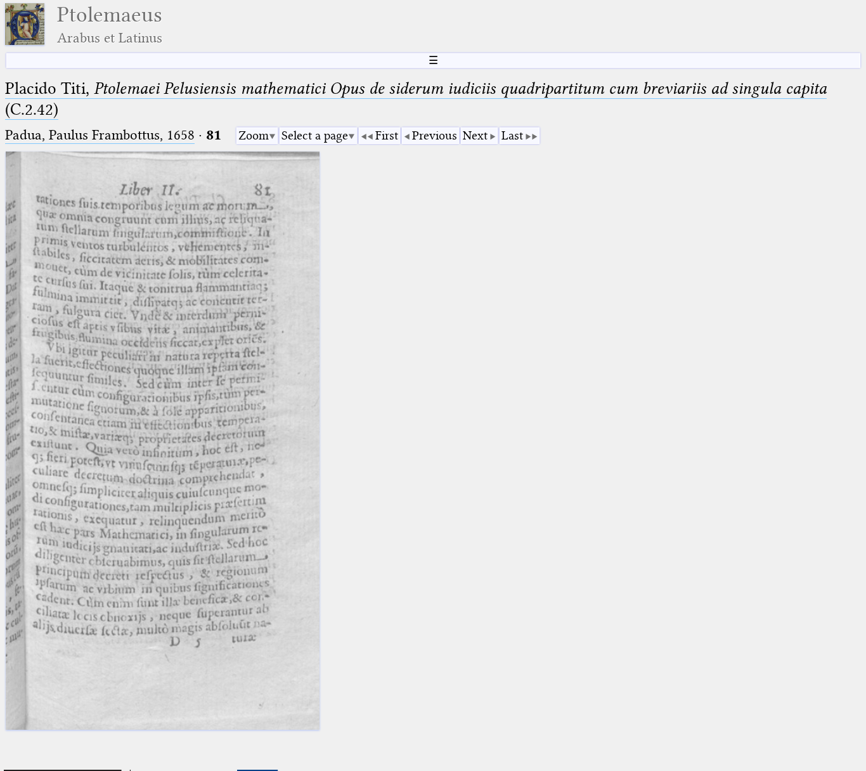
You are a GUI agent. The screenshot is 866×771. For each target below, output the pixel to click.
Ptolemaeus (109, 24)
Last (512, 135)
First (386, 135)
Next (475, 135)
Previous (434, 135)
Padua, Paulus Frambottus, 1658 (100, 134)
